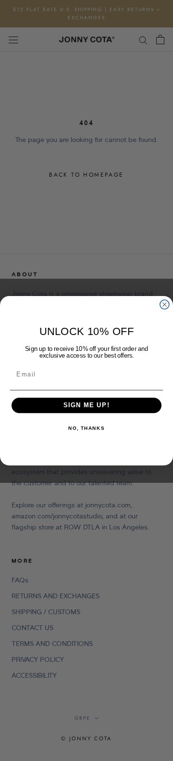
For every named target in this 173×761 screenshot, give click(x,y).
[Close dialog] (164, 304)
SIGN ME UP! (86, 405)
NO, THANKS (86, 428)
